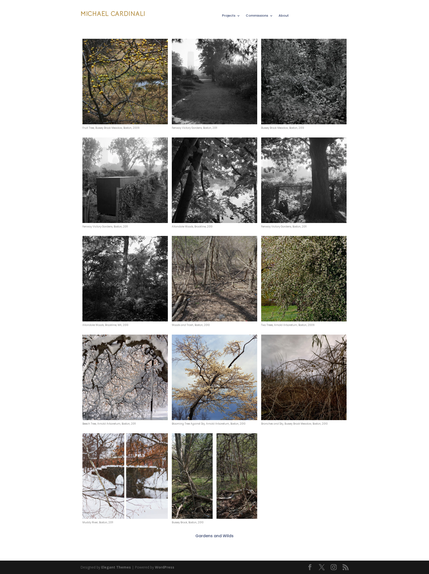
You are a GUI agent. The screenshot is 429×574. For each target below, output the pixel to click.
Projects (228, 16)
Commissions (257, 16)
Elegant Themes (116, 567)
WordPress (164, 567)
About (284, 16)
